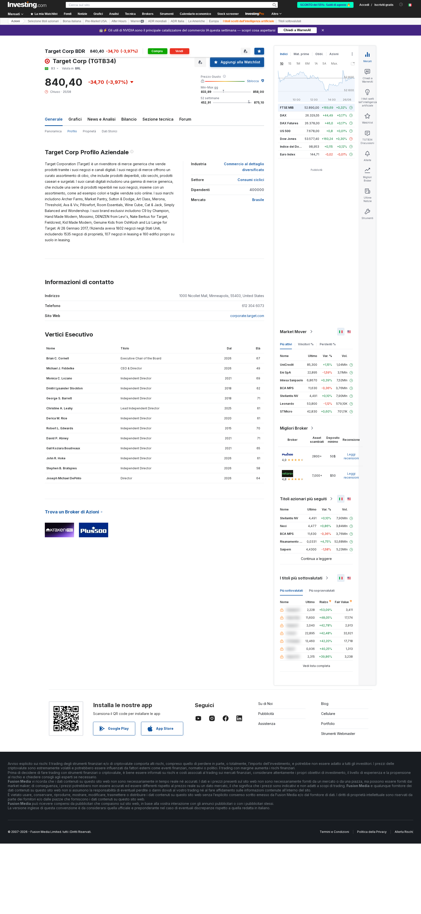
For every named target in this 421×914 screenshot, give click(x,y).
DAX (283, 115)
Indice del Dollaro (292, 146)
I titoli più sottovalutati (301, 578)
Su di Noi (265, 704)
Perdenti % (328, 344)
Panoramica (53, 131)
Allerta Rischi (404, 832)
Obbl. (319, 54)
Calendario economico (195, 14)
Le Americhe (196, 21)
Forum (185, 119)
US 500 (285, 131)
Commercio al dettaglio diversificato (244, 167)
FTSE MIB (287, 107)
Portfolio (328, 724)
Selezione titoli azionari (43, 21)
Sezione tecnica (158, 119)
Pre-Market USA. (96, 21)
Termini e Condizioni (334, 832)
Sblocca (253, 81)
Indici (283, 54)
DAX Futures (289, 123)
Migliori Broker (294, 428)
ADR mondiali (157, 21)
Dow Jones (288, 139)
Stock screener (228, 14)
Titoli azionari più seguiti (303, 498)
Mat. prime (301, 54)
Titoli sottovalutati (289, 21)
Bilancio (129, 119)
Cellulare (328, 714)
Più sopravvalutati (322, 590)
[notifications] (401, 4)
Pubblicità (266, 714)
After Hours (119, 21)
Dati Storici (109, 131)
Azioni (15, 21)
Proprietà (89, 131)
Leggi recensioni (351, 456)
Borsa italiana (72, 21)
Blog (324, 704)
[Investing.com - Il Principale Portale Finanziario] (27, 4)
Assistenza (266, 724)
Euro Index (287, 154)
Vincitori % (306, 344)
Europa (214, 21)
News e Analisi (101, 119)
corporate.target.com (247, 316)
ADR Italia (177, 21)
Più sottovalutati (291, 590)
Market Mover (293, 331)
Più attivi (286, 344)
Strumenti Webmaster (338, 733)
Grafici (75, 119)
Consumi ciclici (251, 180)
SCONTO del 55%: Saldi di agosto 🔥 (325, 5)
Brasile (258, 200)
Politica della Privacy (372, 832)
